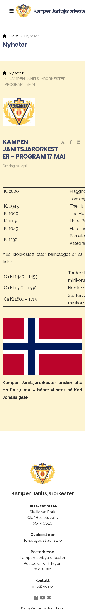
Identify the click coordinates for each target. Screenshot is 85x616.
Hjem (13, 36)
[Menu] (11, 10)
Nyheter (16, 73)
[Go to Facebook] (36, 597)
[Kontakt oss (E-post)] (49, 597)
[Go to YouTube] (42, 597)
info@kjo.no (42, 586)
